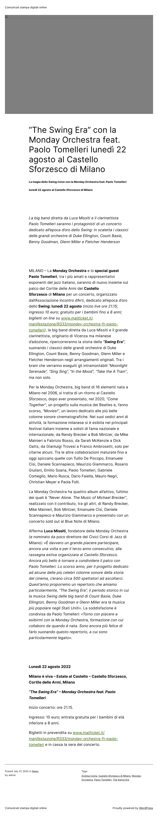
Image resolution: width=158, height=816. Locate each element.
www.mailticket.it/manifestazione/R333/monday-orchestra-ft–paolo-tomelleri (73, 324)
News (35, 771)
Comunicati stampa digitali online (26, 7)
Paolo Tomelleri (103, 779)
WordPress (146, 808)
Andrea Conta (89, 775)
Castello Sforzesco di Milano (114, 775)
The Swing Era (121, 779)
